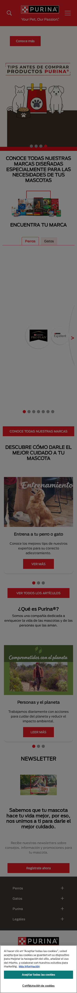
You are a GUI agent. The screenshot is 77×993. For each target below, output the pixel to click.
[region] (38, 969)
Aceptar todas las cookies (38, 974)
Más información (29, 966)
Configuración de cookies (38, 985)
